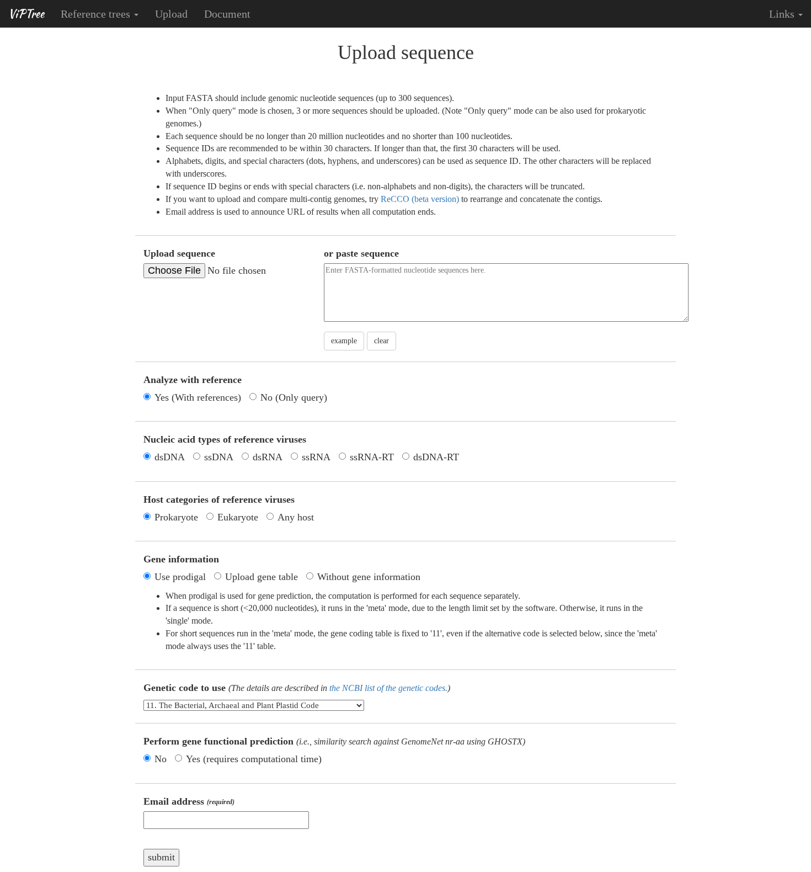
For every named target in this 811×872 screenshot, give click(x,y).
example (344, 341)
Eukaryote (237, 517)
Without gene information (368, 576)
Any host (296, 517)
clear (381, 341)
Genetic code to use (296, 687)
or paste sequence (361, 253)
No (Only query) (293, 397)
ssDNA (218, 456)
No (160, 758)
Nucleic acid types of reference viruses (224, 439)
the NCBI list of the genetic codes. (388, 688)
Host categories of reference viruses (219, 499)
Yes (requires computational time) (254, 758)
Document (227, 14)
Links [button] (783, 14)
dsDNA (169, 456)
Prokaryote (176, 517)
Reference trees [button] (97, 14)
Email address (188, 801)
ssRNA (316, 456)
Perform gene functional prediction (334, 741)
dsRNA (267, 456)
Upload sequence (179, 253)
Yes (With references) (197, 397)
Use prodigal (180, 576)
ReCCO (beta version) (420, 199)
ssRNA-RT (372, 456)
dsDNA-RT (436, 456)
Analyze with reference (192, 379)
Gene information (181, 559)
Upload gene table (261, 576)
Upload (171, 14)
